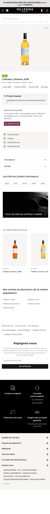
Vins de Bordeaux (9, 330)
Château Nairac (8, 308)
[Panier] (47, 10)
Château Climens (33, 304)
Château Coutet (9, 299)
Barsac (24, 82)
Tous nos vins (20, 326)
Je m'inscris (25, 366)
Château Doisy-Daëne (11, 304)
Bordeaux (17, 82)
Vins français (33, 326)
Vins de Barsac (24, 330)
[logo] (25, 10)
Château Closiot (33, 299)
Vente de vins (7, 326)
